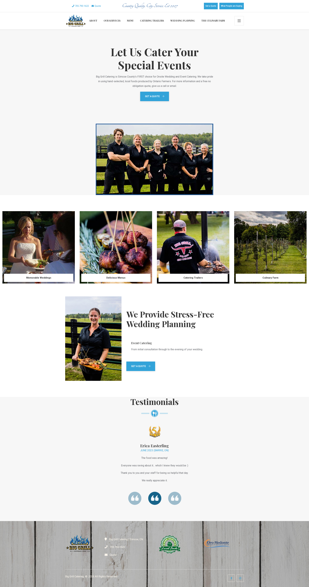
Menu (130, 20)
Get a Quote (211, 6)
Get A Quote (152, 96)
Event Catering (141, 343)
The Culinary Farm (213, 20)
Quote (98, 6)
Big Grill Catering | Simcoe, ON (125, 539)
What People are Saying (231, 6)
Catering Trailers (152, 20)
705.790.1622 (82, 6)
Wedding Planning (182, 20)
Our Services (112, 20)
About (93, 20)
